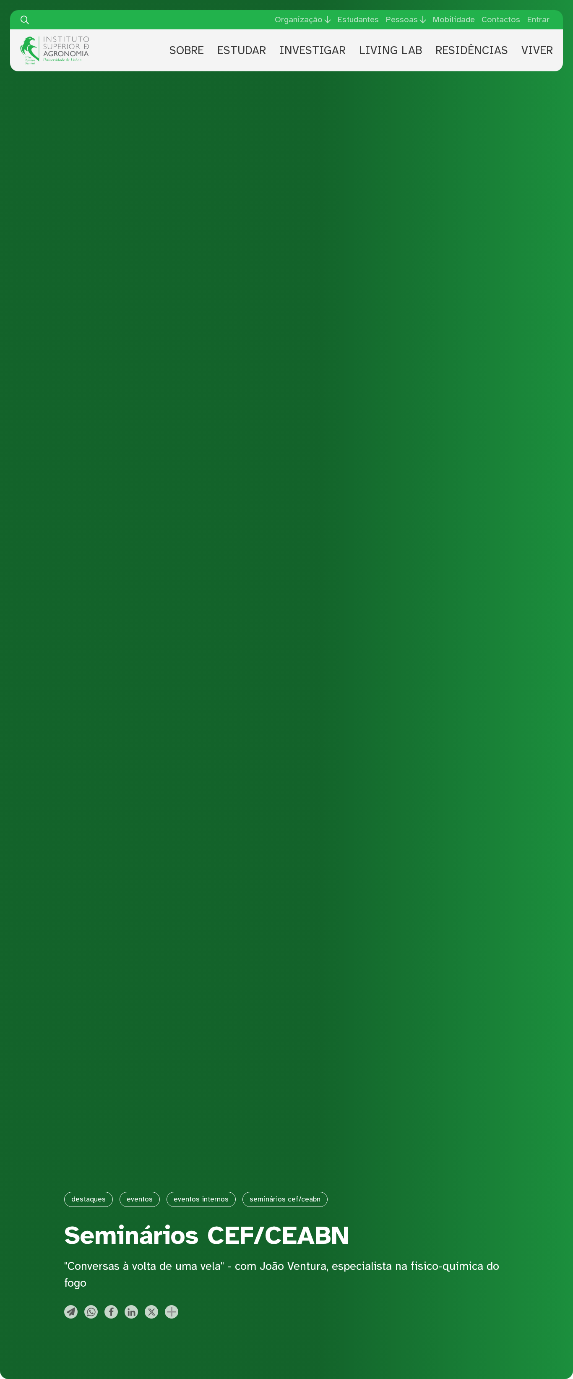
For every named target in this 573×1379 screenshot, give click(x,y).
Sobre (186, 50)
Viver (537, 50)
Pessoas (401, 20)
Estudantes (358, 19)
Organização (299, 20)
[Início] (54, 39)
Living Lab (390, 50)
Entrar (538, 19)
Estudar (241, 50)
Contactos (501, 19)
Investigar (312, 50)
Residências (471, 50)
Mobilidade (453, 19)
